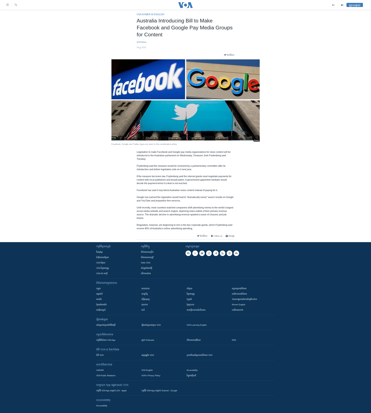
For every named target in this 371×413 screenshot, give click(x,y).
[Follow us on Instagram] (209, 253)
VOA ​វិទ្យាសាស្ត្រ (102, 268)
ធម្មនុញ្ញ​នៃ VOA (147, 355)
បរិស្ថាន (189, 288)
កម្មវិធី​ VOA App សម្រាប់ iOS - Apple (111, 390)
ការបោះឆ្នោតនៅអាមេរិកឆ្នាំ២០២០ (244, 299)
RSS (234, 340)
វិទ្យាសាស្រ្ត (191, 294)
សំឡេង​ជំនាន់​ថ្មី (146, 268)
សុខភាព (144, 304)
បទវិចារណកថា (237, 310)
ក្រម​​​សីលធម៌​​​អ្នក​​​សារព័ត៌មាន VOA (199, 355)
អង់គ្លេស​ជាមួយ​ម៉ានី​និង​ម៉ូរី (105, 325)
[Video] (342, 5)
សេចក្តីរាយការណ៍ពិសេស (196, 310)
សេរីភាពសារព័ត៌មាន (239, 294)
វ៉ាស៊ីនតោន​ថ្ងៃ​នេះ (102, 257)
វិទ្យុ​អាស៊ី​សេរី (191, 375)
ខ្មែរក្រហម (190, 304)
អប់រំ (143, 310)
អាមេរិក (99, 299)
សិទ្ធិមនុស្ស (145, 299)
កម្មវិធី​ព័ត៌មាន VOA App (105, 340)
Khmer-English (238, 304)
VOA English (147, 370)
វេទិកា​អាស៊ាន (146, 273)
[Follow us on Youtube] (202, 253)
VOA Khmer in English (150, 14)
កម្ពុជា (98, 288)
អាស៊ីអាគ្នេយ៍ (101, 310)
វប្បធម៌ (189, 299)
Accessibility (192, 370)
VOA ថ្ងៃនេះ (100, 263)
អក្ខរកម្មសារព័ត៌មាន (239, 288)
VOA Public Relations (106, 375)
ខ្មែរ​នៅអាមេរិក (101, 304)
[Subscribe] (236, 253)
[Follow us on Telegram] (216, 253)
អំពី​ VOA (100, 355)
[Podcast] (229, 253)
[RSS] (222, 253)
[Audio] (333, 5)
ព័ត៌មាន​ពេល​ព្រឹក (147, 252)
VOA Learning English (197, 325)
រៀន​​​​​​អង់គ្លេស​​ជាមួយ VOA (151, 325)
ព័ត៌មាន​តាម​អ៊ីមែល (194, 340)
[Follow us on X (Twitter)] (195, 253)
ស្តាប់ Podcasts (147, 340)
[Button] (229, 55)
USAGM (100, 370)
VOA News (141, 42)
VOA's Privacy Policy (150, 375)
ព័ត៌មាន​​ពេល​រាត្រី (147, 257)
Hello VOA (145, 263)
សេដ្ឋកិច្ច (144, 294)
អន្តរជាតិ (99, 294)
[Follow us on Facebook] (188, 253)
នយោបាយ (145, 288)
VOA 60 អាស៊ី (102, 273)
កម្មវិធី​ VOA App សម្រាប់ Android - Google (159, 390)
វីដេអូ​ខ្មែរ (99, 252)
